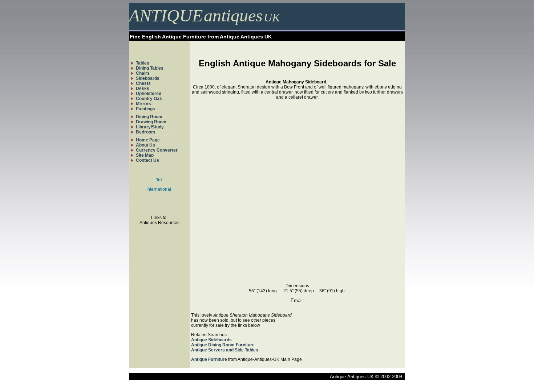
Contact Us (147, 160)
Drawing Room (151, 121)
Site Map (145, 155)
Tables (142, 63)
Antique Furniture (209, 359)
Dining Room (149, 116)
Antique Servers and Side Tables (224, 350)
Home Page (148, 140)
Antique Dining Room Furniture (223, 344)
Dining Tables (149, 68)
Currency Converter (157, 150)
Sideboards (147, 78)
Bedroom (145, 132)
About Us (145, 145)
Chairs (143, 73)
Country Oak (149, 98)
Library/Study (150, 126)
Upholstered (148, 93)
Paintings (145, 108)
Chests (143, 83)
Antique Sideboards (211, 339)
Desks (142, 88)
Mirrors (143, 103)
